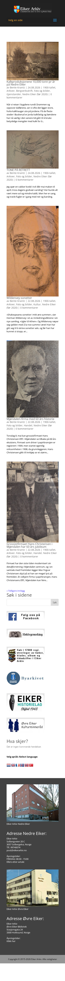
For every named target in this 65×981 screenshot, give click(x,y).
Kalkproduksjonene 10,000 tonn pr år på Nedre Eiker (31, 83)
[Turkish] (31, 765)
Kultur (37, 304)
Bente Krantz (17, 87)
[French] (18, 765)
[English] (13, 765)
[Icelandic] (22, 765)
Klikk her (11, 941)
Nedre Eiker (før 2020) (35, 94)
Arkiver (11, 90)
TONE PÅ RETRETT (18, 170)
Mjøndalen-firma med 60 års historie (30, 419)
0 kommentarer (24, 179)
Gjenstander (14, 94)
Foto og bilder (42, 90)
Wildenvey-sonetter (19, 298)
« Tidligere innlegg (16, 590)
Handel (28, 425)
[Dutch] (9, 765)
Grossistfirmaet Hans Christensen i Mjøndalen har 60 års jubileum (29, 545)
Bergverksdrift (24, 90)
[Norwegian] (27, 765)
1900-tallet (49, 87)
